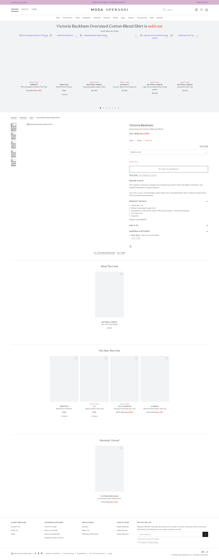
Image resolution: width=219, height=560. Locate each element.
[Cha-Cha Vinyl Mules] (109, 295)
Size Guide (204, 146)
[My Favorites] (201, 9)
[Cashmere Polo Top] (185, 57)
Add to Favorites (170, 169)
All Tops (121, 253)
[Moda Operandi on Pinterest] (42, 553)
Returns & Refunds (52, 534)
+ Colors (64, 94)
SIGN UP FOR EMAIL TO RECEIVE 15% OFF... (109, 2)
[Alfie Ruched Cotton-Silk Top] (154, 379)
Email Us (14, 530)
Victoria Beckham (141, 125)
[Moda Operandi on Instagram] (35, 553)
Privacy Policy (68, 553)
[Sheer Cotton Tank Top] (94, 379)
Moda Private (122, 530)
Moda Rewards (123, 527)
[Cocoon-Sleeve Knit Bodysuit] (124, 57)
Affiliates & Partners (90, 534)
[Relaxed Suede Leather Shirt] (94, 57)
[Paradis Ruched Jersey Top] (124, 379)
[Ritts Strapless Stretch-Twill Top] (34, 57)
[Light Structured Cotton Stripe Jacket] (154, 57)
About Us (85, 530)
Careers (85, 527)
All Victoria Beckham (104, 253)
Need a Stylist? (202, 2)
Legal (110, 553)
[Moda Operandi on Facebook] (39, 553)
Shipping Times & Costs (54, 538)
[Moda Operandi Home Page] (109, 10)
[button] (100, 107)
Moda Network (123, 534)
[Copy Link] (168, 246)
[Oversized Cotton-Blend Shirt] (109, 469)
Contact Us (15, 527)
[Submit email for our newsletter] (205, 534)
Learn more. (136, 238)
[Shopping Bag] (206, 9)
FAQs (13, 534)
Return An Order (51, 530)
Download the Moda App (22, 553)
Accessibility (81, 553)
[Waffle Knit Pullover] (64, 57)
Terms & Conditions (53, 553)
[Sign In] (196, 9)
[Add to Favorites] (45, 36)
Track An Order (51, 527)
